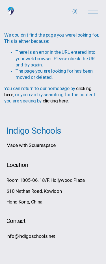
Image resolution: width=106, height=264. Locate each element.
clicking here (55, 101)
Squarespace (42, 145)
